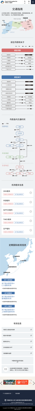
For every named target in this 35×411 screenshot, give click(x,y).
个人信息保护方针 (7, 393)
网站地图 (17, 393)
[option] (9, 382)
